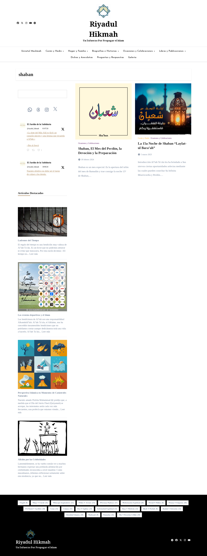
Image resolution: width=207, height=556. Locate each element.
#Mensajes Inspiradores (63, 503)
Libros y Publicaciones (171, 51)
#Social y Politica (156, 503)
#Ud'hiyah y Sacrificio (35, 509)
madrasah (93, 515)
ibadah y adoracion (172, 509)
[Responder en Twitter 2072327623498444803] (28, 150)
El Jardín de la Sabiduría (39, 124)
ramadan (108, 515)
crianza (67, 509)
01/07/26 (45, 129)
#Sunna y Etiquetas (178, 503)
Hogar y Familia (77, 51)
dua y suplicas (84, 509)
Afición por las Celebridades (32, 459)
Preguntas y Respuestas (110, 57)
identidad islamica (74, 515)
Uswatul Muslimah (31, 51)
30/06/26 (45, 167)
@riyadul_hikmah (33, 129)
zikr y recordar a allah (129, 515)
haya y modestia (130, 509)
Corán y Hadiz (54, 51)
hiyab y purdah (150, 509)
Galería (132, 57)
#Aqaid (24, 503)
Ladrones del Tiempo (28, 240)
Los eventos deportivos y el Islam (34, 315)
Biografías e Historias (105, 51)
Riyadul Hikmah (33, 542)
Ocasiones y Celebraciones (138, 51)
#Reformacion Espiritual (133, 503)
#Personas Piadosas (108, 503)
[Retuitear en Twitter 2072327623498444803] (34, 150)
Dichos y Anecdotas (82, 57)
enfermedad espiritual (107, 509)
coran (54, 509)
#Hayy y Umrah (40, 503)
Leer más (33, 254)
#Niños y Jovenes (87, 503)
